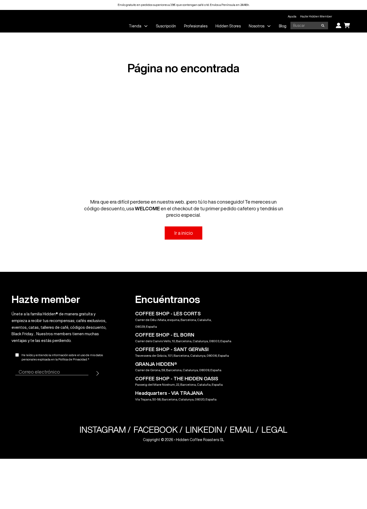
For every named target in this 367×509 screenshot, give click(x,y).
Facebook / (158, 429)
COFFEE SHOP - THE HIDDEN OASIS (176, 378)
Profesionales (195, 26)
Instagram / (105, 429)
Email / (244, 429)
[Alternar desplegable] (146, 26)
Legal (274, 429)
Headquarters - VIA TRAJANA (169, 393)
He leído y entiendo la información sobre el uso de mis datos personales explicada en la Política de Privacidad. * (62, 357)
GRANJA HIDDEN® (156, 364)
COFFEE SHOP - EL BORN (164, 334)
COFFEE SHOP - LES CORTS (168, 313)
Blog (282, 26)
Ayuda (292, 16)
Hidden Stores (228, 26)
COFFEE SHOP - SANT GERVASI (171, 349)
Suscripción (166, 26)
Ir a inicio (183, 232)
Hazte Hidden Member (316, 16)
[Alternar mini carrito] (347, 25)
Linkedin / (206, 429)
